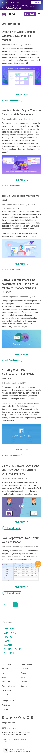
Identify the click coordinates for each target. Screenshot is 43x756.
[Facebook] (3, 717)
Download (29, 14)
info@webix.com (8, 723)
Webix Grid (9, 653)
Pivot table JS (27, 403)
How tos (8, 637)
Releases (8, 645)
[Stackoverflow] (24, 717)
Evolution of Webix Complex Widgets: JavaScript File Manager (18, 36)
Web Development (12, 100)
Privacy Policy (6, 739)
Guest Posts (10, 633)
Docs (23, 677)
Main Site (24, 669)
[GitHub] (19, 717)
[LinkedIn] (11, 717)
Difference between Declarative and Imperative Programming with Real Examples (21, 469)
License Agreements (19, 739)
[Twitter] (7, 717)
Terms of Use (6, 741)
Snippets (24, 682)
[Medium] (32, 717)
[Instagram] (28, 717)
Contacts (5, 709)
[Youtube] (15, 717)
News (6, 641)
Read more (20, 95)
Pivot (27, 554)
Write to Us (6, 705)
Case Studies (10, 629)
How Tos (5, 673)
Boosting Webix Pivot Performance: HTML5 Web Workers (18, 374)
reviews (18, 751)
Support (24, 686)
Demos (23, 673)
